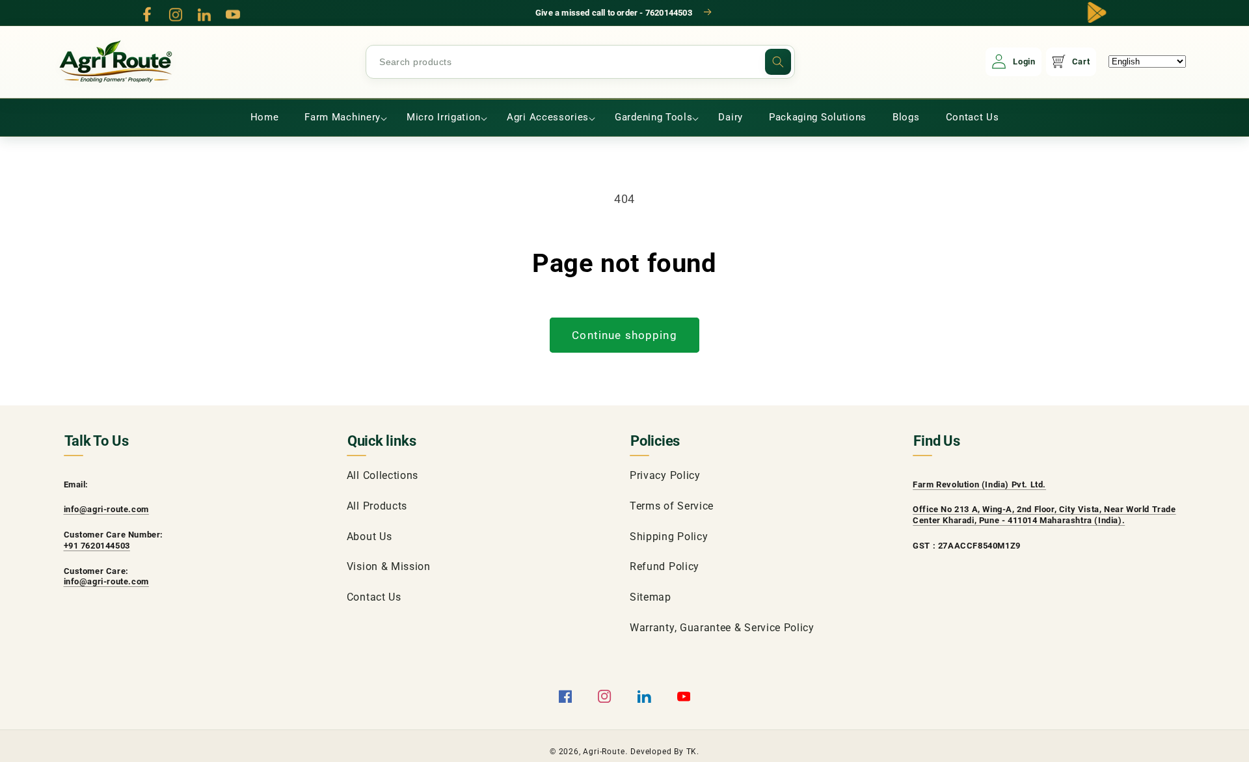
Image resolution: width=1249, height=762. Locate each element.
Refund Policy (664, 566)
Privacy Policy (665, 475)
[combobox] (580, 62)
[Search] (778, 62)
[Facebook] (147, 14)
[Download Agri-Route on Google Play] (1096, 12)
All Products (377, 506)
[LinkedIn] (204, 14)
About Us (369, 536)
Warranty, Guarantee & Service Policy (722, 627)
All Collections (382, 475)
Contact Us (374, 597)
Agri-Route (603, 751)
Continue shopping (624, 335)
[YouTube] (232, 14)
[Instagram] (175, 14)
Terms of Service (672, 506)
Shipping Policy (669, 536)
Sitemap (650, 597)
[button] (342, 118)
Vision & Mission (389, 566)
